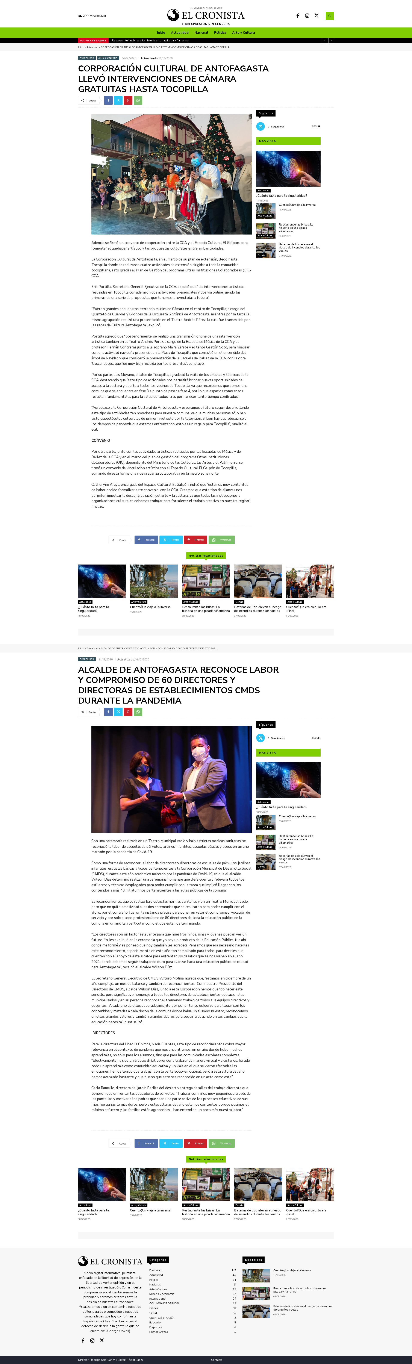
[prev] (324, 40)
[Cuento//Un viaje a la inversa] (266, 211)
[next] (331, 40)
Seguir (316, 126)
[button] (330, 16)
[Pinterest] (128, 100)
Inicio (81, 47)
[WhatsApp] (138, 100)
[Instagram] (307, 16)
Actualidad (92, 47)
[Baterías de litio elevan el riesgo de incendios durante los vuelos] (266, 250)
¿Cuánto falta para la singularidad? (281, 196)
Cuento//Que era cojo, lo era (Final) (306, 609)
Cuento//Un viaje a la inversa (297, 205)
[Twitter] (316, 16)
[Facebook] (298, 16)
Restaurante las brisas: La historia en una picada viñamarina (296, 228)
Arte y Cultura (107, 58)
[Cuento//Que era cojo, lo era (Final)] (310, 581)
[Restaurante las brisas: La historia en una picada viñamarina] (266, 231)
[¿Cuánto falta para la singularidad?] (288, 169)
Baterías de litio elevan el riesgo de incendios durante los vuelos (154, 40)
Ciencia (261, 255)
